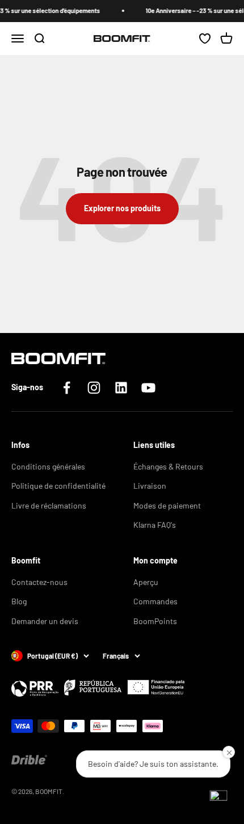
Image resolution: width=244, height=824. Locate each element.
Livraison (149, 485)
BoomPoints (155, 621)
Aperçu (145, 582)
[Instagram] (94, 387)
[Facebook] (66, 387)
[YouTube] (148, 387)
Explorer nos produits (122, 208)
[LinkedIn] (121, 387)
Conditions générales (48, 466)
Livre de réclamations (48, 505)
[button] (218, 798)
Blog (19, 601)
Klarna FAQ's (154, 525)
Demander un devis (44, 621)
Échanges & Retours (168, 466)
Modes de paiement (167, 505)
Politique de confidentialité (58, 485)
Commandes (155, 601)
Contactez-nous (39, 582)
